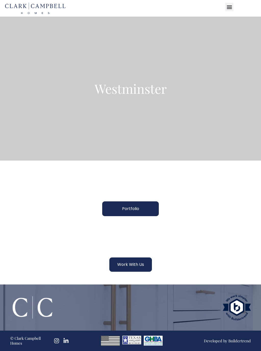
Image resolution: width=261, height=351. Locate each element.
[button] (229, 7)
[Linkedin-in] (66, 341)
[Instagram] (56, 341)
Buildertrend (239, 340)
